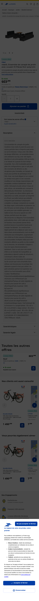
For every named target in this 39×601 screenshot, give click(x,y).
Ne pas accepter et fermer (26, 524)
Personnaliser (21, 590)
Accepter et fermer (21, 583)
